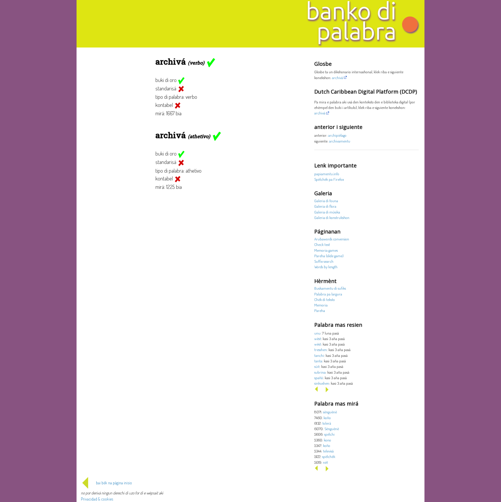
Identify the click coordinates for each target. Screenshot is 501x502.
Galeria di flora (325, 206)
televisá (328, 450)
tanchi (319, 355)
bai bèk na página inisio (114, 482)
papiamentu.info (326, 173)
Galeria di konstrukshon (331, 217)
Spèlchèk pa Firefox (329, 179)
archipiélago (337, 135)
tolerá (326, 423)
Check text (322, 244)
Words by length (325, 266)
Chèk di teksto (324, 299)
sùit (317, 366)
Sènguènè (331, 428)
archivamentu (339, 140)
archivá (337, 77)
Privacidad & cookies (97, 498)
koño (327, 417)
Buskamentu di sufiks (330, 288)
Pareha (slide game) (329, 255)
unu (317, 333)
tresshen (320, 349)
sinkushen (321, 383)
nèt (325, 462)
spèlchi (329, 434)
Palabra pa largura (328, 293)
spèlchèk (328, 456)
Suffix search (323, 261)
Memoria (321, 304)
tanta (318, 360)
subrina (320, 372)
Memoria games (326, 250)
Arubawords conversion (331, 238)
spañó (318, 377)
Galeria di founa (326, 200)
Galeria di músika (327, 211)
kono (327, 439)
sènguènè (330, 411)
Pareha (319, 310)
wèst (317, 338)
